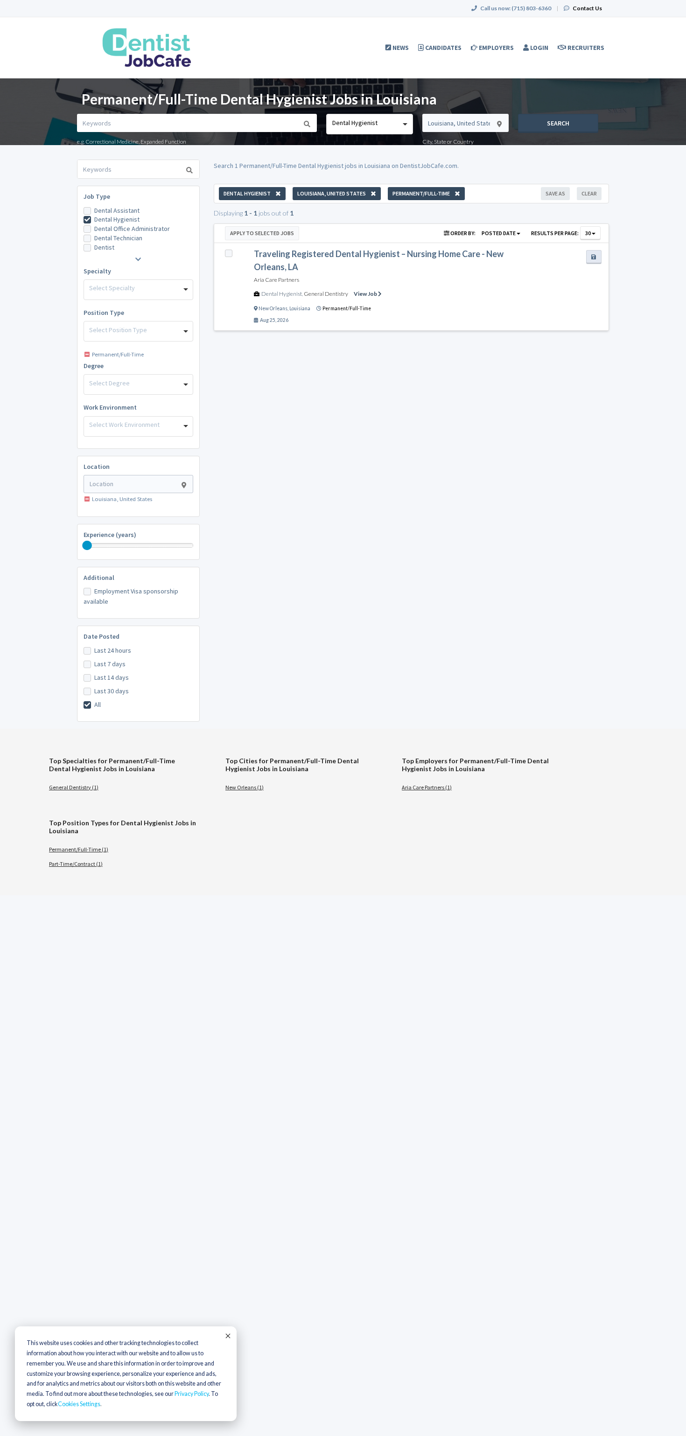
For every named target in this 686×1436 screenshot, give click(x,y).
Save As (555, 193)
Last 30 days (111, 691)
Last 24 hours (112, 650)
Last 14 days (111, 677)
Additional (99, 577)
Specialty (97, 271)
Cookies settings (79, 1404)
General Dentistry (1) (73, 787)
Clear (589, 193)
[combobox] (369, 124)
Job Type (97, 196)
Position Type (104, 312)
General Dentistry (326, 293)
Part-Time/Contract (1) (76, 863)
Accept (227, 1335)
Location (97, 466)
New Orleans (273, 308)
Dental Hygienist (117, 219)
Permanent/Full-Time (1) (78, 849)
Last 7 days (110, 664)
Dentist (104, 247)
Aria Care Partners (276, 279)
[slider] (87, 545)
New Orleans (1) (244, 787)
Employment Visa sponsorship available (131, 596)
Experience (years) (110, 534)
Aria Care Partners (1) (427, 787)
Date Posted (101, 636)
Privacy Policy (192, 1393)
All (97, 704)
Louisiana (299, 308)
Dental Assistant (117, 210)
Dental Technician (118, 238)
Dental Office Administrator (132, 228)
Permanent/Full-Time (346, 308)
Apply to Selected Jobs (262, 233)
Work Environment (110, 407)
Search (558, 123)
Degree (94, 366)
